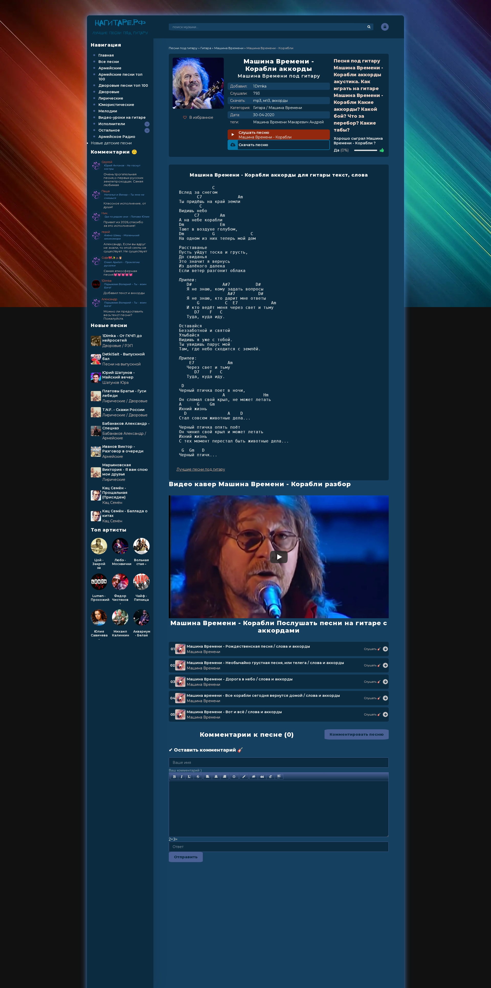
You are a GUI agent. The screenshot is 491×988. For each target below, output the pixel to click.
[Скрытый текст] (253, 776)
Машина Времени (285, 107)
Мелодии (107, 111)
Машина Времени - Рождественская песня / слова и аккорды (248, 646)
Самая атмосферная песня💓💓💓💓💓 (120, 272)
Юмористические (116, 104)
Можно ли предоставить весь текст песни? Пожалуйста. (123, 314)
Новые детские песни (111, 143)
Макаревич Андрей (306, 122)
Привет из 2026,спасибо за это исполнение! (123, 223)
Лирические (110, 98)
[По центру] (216, 776)
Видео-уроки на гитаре (122, 117)
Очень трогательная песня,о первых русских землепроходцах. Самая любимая (123, 179)
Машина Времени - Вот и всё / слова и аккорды (234, 712)
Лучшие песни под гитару (200, 469)
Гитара (259, 107)
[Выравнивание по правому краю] (224, 776)
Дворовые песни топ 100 (123, 85)
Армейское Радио (116, 136)
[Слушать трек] (385, 649)
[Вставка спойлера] (279, 776)
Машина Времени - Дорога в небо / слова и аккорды (240, 679)
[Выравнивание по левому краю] (207, 776)
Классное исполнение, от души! (125, 205)
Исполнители (111, 124)
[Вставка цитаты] (262, 776)
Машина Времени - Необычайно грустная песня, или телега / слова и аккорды (265, 662)
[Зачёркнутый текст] (198, 776)
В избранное (201, 117)
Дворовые (108, 92)
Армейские (109, 68)
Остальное (109, 130)
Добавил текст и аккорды (124, 293)
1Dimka (259, 86)
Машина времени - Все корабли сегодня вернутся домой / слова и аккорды (263, 695)
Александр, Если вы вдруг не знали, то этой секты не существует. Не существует (125, 247)
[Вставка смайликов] (234, 776)
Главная (106, 55)
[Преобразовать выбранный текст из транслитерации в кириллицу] (270, 776)
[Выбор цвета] (244, 776)
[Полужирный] (174, 776)
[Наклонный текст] (181, 776)
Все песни (108, 61)
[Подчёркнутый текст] (189, 776)
